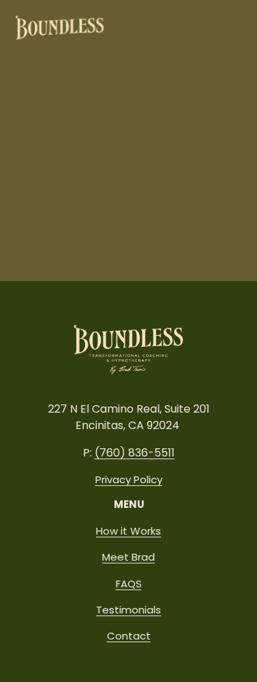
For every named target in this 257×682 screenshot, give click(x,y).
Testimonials (128, 609)
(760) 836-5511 (135, 453)
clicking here (192, 253)
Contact (129, 636)
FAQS (129, 583)
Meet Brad (128, 557)
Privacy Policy (128, 479)
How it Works (128, 531)
